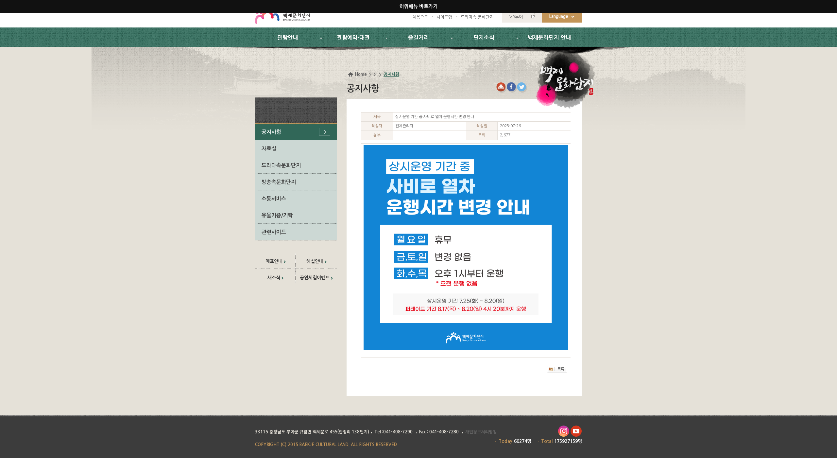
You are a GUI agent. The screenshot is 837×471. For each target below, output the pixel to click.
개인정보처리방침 (481, 432)
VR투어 (516, 17)
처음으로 (420, 17)
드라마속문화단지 (281, 165)
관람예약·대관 (353, 38)
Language (558, 16)
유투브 (576, 431)
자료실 (269, 148)
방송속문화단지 (279, 182)
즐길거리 (418, 38)
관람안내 (287, 38)
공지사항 (271, 132)
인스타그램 (563, 431)
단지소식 (483, 38)
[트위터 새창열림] (522, 87)
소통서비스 (274, 198)
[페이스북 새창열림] (512, 87)
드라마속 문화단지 (477, 17)
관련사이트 (274, 232)
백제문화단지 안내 (549, 38)
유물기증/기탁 (277, 215)
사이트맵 (444, 17)
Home (361, 74)
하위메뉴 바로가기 (418, 6)
